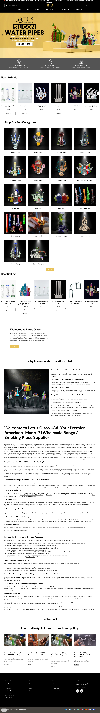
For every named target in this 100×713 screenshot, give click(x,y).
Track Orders (32, 686)
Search (30, 683)
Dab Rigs (38, 208)
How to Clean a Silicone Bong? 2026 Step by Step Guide (60, 655)
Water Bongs (8, 693)
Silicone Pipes (85, 152)
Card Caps (61, 208)
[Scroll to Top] (97, 705)
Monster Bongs (61, 236)
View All (50, 269)
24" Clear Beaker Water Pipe (58, 105)
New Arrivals (65, 10)
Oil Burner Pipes (15, 180)
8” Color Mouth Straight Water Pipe (8, 105)
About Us (14, 346)
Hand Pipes (38, 180)
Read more (6, 664)
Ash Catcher (15, 208)
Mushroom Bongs (9, 695)
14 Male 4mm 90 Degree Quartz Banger (75, 302)
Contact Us (78, 10)
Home (20, 10)
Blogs (30, 688)
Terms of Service (57, 690)
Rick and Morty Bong (84, 180)
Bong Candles (38, 236)
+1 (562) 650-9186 (81, 687)
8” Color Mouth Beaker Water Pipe (25, 105)
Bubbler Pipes (62, 180)
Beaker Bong (15, 264)
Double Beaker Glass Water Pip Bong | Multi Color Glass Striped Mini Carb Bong (25, 304)
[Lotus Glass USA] (50, 5)
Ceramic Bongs (84, 236)
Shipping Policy (56, 688)
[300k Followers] (77, 691)
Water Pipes (15, 152)
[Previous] (2, 35)
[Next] (94, 35)
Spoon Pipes (61, 152)
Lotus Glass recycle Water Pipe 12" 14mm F (91, 105)
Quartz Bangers (38, 264)
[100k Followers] (81, 691)
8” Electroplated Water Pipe (75, 105)
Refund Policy (56, 686)
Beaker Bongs (8, 697)
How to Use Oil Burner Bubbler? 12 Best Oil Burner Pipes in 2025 (84, 655)
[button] (92, 5)
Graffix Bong (15, 236)
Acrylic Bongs (85, 208)
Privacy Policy (56, 683)
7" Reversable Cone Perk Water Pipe (42, 105)
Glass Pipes (38, 152)
